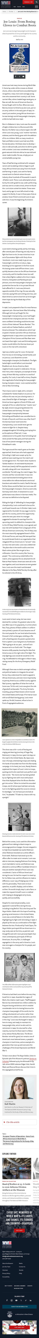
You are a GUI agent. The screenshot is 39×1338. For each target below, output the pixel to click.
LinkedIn (30, 1300)
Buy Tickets (8, 1286)
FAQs (20, 1273)
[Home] (6, 4)
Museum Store (18, 1288)
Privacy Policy (6, 1273)
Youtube (16, 1300)
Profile (19, 18)
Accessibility (5, 1277)
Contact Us (22, 1267)
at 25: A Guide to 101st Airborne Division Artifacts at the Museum (16, 1187)
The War (11, 11)
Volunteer (5, 1270)
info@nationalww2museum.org (12, 1256)
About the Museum (7, 1263)
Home (4, 11)
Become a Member (19, 1286)
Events (19, 7)
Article (35, 1181)
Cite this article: (13, 1122)
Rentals (21, 1270)
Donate (29, 1286)
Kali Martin (10, 1104)
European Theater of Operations (14, 1136)
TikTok (26, 1300)
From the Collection (9, 1181)
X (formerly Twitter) (21, 1300)
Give (23, 7)
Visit (15, 7)
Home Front (30, 1136)
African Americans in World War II (14, 1139)
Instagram (12, 1300)
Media (20, 1263)
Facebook (7, 1300)
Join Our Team (6, 1267)
